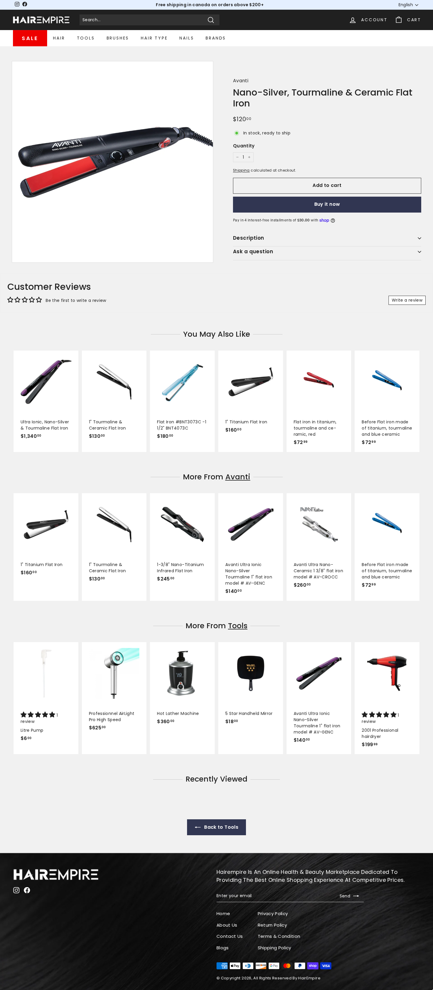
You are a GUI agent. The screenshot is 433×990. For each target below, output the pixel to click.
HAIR (59, 38)
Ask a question (253, 251)
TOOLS (86, 38)
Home (223, 913)
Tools (237, 626)
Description (248, 237)
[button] (39, 715)
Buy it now (327, 204)
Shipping (241, 170)
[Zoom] (112, 161)
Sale (30, 38)
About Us (226, 925)
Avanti (240, 80)
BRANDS (216, 38)
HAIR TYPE (154, 38)
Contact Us (229, 936)
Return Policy (272, 925)
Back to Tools (220, 827)
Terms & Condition (279, 936)
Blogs (222, 948)
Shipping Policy (274, 948)
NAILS (186, 38)
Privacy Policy (273, 913)
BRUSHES (118, 38)
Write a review (407, 300)
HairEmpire (309, 978)
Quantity (244, 146)
